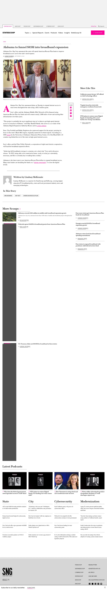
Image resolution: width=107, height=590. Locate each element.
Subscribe (98, 32)
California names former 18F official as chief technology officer (92, 95)
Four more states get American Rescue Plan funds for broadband (90, 214)
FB (89, 583)
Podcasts (54, 33)
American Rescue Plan (30, 195)
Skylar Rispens (24, 220)
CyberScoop (50, 26)
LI (94, 583)
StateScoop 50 (76, 33)
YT (101, 583)
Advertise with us (94, 568)
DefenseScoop (38, 26)
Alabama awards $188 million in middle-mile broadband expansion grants (42, 213)
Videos (60, 33)
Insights (67, 33)
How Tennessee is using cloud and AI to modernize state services (66, 492)
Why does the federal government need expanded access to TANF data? (14, 492)
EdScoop (61, 26)
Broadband (8, 195)
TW (92, 583)
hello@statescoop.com (96, 580)
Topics (27, 33)
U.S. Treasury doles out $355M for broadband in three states (37, 344)
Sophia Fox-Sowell (88, 99)
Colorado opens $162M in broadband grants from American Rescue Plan (41, 224)
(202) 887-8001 (93, 576)
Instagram (98, 583)
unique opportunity (40, 162)
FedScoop (27, 26)
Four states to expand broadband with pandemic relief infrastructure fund (88, 245)
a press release (41, 126)
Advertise (93, 26)
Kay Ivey (17, 195)
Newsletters (93, 565)
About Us (6, 579)
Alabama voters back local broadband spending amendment (88, 234)
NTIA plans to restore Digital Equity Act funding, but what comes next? (40, 493)
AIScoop (17, 26)
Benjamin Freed (82, 238)
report (9, 135)
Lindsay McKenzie (9, 56)
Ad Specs (91, 572)
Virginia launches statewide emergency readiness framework (90, 106)
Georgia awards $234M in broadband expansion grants (88, 224)
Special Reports (37, 33)
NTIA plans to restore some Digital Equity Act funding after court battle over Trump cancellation (91, 118)
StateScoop (8, 26)
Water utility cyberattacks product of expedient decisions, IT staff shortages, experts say (92, 493)
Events (47, 33)
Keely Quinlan (86, 122)
